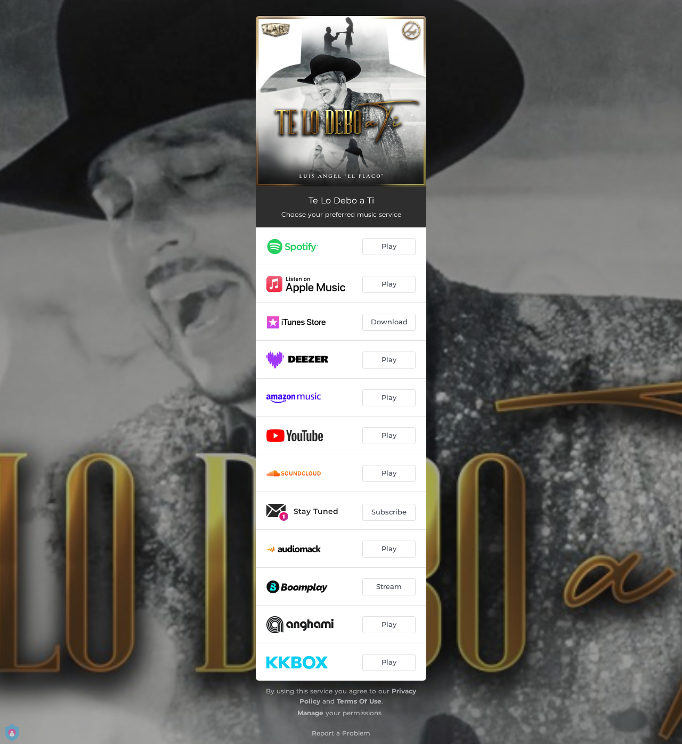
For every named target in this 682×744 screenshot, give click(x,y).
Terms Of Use (359, 701)
